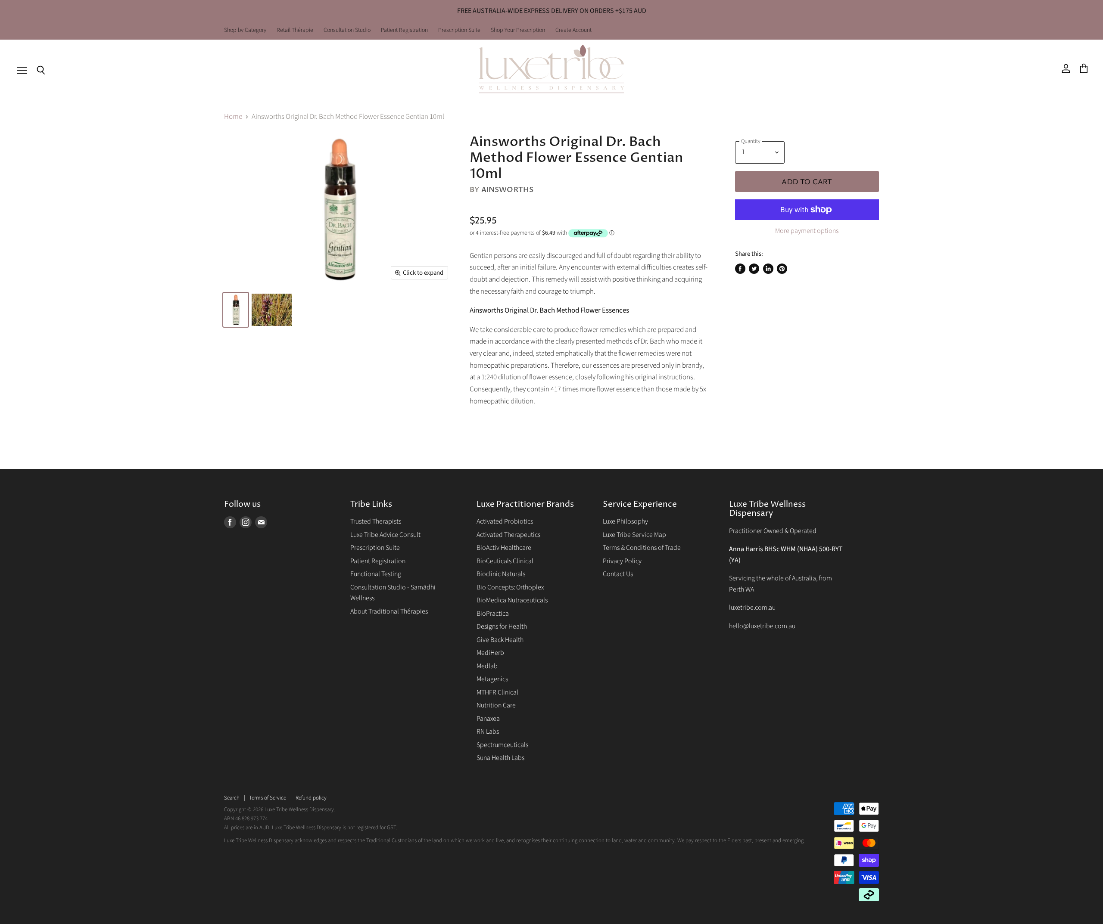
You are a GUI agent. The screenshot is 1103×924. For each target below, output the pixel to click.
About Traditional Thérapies (389, 611)
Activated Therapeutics (508, 535)
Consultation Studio (347, 30)
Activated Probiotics (505, 521)
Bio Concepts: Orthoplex (510, 587)
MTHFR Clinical (497, 692)
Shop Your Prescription (518, 30)
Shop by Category (245, 30)
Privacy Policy (622, 561)
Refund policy (311, 798)
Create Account (573, 30)
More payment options (806, 231)
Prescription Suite (459, 30)
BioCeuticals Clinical (505, 561)
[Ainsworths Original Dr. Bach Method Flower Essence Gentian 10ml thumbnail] (235, 310)
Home (233, 117)
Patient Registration (404, 30)
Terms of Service (267, 798)
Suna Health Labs (500, 758)
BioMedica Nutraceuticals (512, 600)
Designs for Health (502, 626)
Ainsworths (507, 190)
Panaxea (488, 718)
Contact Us (618, 574)
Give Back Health (500, 640)
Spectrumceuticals (502, 745)
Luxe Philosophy (625, 521)
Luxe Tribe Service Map (634, 535)
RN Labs (488, 731)
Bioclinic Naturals (501, 574)
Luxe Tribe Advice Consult (385, 535)
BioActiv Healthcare (504, 547)
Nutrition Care (496, 705)
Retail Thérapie (295, 30)
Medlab (487, 666)
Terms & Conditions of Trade (642, 547)
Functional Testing (375, 574)
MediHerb (490, 652)
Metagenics (492, 679)
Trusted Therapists (375, 521)
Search (232, 798)
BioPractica (493, 613)
